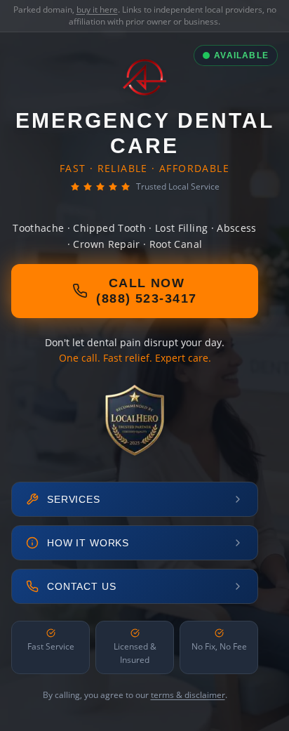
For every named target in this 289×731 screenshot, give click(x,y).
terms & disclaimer (188, 695)
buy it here (97, 9)
